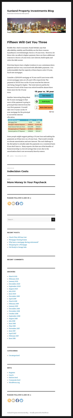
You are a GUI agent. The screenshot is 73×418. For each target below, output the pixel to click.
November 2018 (14, 311)
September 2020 (15, 286)
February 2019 (14, 304)
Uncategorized (14, 355)
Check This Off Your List (18, 237)
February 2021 (14, 279)
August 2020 (13, 289)
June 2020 (12, 294)
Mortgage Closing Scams (18, 240)
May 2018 (12, 326)
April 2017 (12, 333)
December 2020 (14, 284)
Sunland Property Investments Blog (30, 10)
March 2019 (13, 301)
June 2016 (12, 338)
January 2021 (13, 281)
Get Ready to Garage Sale (18, 247)
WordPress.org (14, 382)
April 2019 (12, 299)
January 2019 (13, 306)
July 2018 (12, 321)
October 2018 (13, 313)
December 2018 (14, 309)
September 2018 (14, 316)
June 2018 (12, 323)
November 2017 (14, 328)
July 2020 (12, 291)
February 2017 (14, 336)
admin (12, 156)
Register (12, 372)
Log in (11, 375)
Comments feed (14, 380)
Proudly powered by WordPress (39, 412)
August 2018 (13, 318)
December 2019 (14, 296)
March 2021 (13, 276)
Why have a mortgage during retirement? (23, 242)
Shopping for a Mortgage (18, 245)
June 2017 (12, 331)
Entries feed (13, 377)
